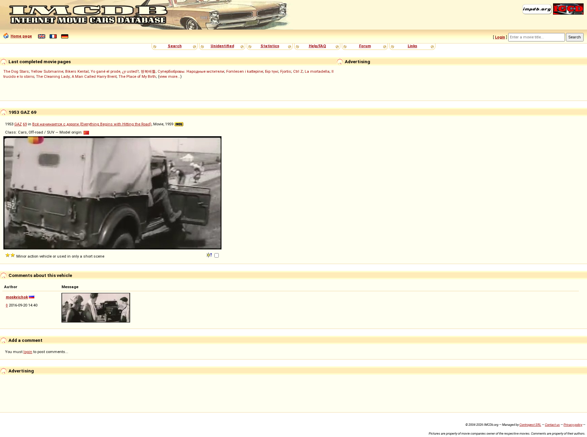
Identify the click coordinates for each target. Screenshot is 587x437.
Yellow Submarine (47, 71)
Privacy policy (573, 424)
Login (500, 37)
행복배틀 (148, 71)
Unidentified (222, 45)
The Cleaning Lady (53, 76)
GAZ (18, 124)
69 (25, 124)
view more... (169, 76)
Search (175, 45)
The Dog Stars (16, 71)
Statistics (270, 45)
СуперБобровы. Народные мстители (191, 71)
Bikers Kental (77, 71)
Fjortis (285, 71)
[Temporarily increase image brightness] (210, 254)
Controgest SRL (530, 424)
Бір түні (271, 71)
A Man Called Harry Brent (94, 76)
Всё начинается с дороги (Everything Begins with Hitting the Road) (92, 124)
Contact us (552, 424)
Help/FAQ (317, 45)
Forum (365, 45)
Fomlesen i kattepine (244, 71)
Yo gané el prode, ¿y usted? (115, 71)
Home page (21, 36)
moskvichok (17, 297)
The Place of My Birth (137, 76)
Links (412, 45)
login (27, 351)
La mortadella (317, 71)
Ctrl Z (298, 71)
